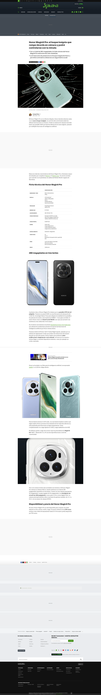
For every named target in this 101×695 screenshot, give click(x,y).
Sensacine (39, 669)
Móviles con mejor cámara (59, 631)
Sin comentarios (34, 62)
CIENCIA (40, 12)
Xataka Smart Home (20, 675)
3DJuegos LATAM (31, 684)
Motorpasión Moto (59, 671)
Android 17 (46, 631)
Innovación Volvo (52, 15)
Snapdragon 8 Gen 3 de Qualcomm (60, 325)
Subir (80, 664)
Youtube (80, 12)
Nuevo (79, 7)
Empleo (30, 646)
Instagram (78, 12)
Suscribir (71, 640)
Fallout (37, 34)
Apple (19, 643)
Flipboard (42, 62)
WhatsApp (72, 12)
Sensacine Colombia (39, 686)
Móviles (34, 562)
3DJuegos (29, 669)
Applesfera (20, 672)
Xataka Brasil (20, 686)
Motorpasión (58, 669)
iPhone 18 (58, 34)
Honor (39, 562)
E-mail (44, 62)
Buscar (81, 659)
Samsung (31, 643)
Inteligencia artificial (44, 643)
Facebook (39, 62)
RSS (70, 650)
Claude (50, 631)
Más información (59, 693)
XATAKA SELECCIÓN (31, 12)
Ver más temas (21, 650)
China (28, 34)
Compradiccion (69, 672)
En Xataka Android (52, 355)
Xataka (50, 6)
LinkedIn (75, 650)
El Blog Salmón (78, 669)
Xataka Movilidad (44, 641)
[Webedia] (21, 664)
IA (65, 34)
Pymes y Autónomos (78, 672)
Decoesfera (68, 671)
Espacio (42, 639)
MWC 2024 (45, 562)
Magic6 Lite (55, 176)
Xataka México (21, 684)
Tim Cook (32, 34)
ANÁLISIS (23, 12)
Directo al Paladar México (50, 685)
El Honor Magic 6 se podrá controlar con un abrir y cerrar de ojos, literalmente (58, 357)
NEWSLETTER (60, 12)
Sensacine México (40, 684)
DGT (46, 34)
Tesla (49, 34)
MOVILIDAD (46, 12)
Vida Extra (29, 671)
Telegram (76, 12)
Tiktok (74, 12)
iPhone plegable (39, 631)
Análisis (30, 639)
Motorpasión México (58, 685)
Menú (21, 7)
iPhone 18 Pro (67, 631)
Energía (30, 641)
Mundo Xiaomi (20, 677)
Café (63, 34)
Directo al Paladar (50, 669)
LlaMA (31, 367)
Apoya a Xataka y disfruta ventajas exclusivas (71, 654)
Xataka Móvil (20, 671)
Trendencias (68, 669)
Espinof (38, 671)
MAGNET (53, 12)
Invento (53, 34)
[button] (36, 114)
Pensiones (42, 34)
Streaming (20, 639)
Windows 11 (43, 646)
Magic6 (48, 176)
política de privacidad (67, 643)
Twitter (82, 12)
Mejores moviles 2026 (30, 631)
